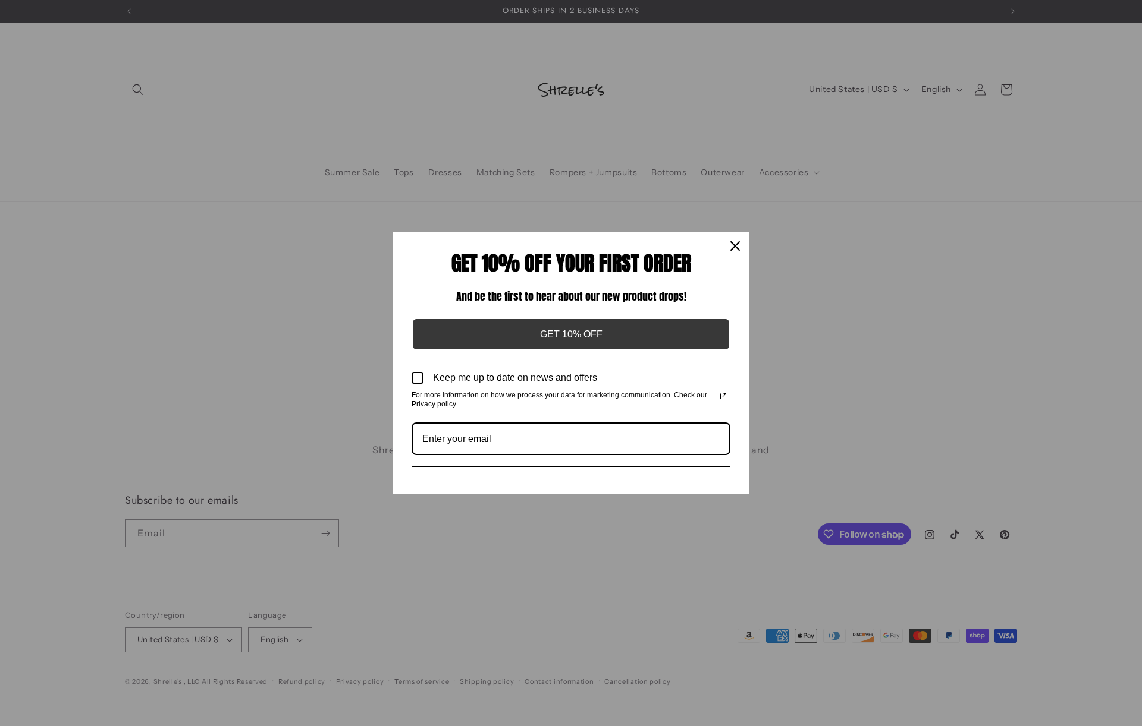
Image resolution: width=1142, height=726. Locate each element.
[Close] (735, 246)
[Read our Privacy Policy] (723, 396)
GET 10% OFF (571, 334)
